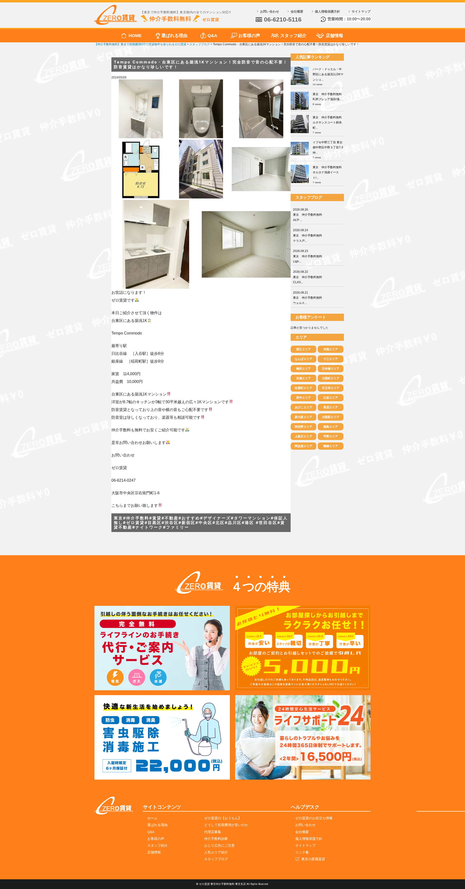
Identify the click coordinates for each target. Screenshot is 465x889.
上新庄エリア (303, 436)
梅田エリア (303, 368)
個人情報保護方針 (327, 11)
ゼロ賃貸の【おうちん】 (222, 818)
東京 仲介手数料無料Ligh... (307, 256)
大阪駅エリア (330, 417)
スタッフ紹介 (293, 35)
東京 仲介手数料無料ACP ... (307, 215)
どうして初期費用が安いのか (226, 825)
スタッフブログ (216, 859)
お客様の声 (249, 35)
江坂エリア (330, 397)
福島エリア (330, 426)
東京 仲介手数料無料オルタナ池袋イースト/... (327, 172)
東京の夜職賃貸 (313, 859)
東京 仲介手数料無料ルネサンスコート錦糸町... (327, 122)
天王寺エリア (330, 388)
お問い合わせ (269, 11)
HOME (135, 35)
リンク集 (302, 852)
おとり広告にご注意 (219, 845)
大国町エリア (330, 378)
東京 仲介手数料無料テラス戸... (307, 235)
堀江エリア (303, 349)
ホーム (152, 818)
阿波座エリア (303, 446)
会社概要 (297, 11)
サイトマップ (361, 11)
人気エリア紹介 (216, 852)
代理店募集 (212, 832)
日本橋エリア (330, 368)
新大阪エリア (303, 417)
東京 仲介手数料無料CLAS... (307, 277)
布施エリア (330, 349)
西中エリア (303, 397)
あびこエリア (303, 407)
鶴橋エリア (330, 446)
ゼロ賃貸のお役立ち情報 (314, 818)
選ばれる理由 (174, 35)
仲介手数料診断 (216, 839)
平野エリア (330, 436)
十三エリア (330, 359)
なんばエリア (303, 359)
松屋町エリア (303, 388)
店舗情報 (334, 35)
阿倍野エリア (303, 426)
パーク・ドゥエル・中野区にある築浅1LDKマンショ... (328, 74)
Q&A (212, 35)
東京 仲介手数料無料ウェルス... (307, 298)
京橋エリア (303, 378)
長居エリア (330, 407)
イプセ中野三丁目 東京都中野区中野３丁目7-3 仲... (328, 147)
